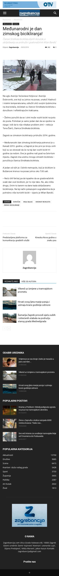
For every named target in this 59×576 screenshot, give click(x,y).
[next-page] (9, 328)
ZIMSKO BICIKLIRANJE (11, 205)
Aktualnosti (18, 19)
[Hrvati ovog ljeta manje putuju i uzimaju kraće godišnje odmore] (9, 305)
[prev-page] (4, 328)
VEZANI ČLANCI (11, 281)
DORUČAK (16, 202)
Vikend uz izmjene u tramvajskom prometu (37, 372)
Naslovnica (7, 19)
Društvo (15, 24)
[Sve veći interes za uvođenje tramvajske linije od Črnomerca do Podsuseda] (9, 437)
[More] (31, 53)
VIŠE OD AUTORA (28, 281)
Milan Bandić (28, 202)
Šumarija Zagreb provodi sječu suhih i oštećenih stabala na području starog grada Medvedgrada (36, 318)
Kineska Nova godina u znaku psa (45, 239)
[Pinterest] (18, 53)
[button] (4, 13)
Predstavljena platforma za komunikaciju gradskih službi (16, 239)
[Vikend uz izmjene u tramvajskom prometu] (9, 292)
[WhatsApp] (24, 53)
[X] (12, 53)
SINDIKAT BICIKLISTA (43, 202)
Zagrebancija (14, 47)
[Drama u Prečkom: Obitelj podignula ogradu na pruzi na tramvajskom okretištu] (9, 410)
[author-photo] (29, 264)
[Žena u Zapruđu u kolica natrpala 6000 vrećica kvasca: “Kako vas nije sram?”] (9, 423)
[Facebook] (5, 53)
